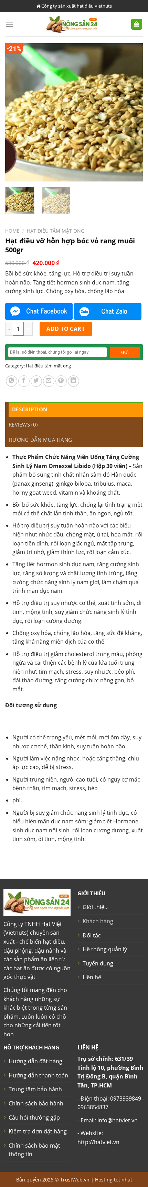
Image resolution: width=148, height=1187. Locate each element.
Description (29, 409)
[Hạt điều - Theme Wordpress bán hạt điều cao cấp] (72, 24)
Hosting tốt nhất (113, 1179)
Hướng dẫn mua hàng (40, 439)
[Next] (131, 112)
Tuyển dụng (98, 963)
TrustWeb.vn (74, 1179)
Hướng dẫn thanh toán (38, 1075)
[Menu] (9, 24)
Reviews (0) (23, 424)
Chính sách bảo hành (36, 1103)
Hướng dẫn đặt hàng (35, 1061)
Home (12, 230)
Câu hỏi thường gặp (34, 1117)
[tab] (76, 409)
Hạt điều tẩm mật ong (55, 230)
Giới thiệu (95, 907)
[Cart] (136, 24)
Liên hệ (92, 977)
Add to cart (65, 329)
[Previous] (16, 112)
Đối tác (92, 935)
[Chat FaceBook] (39, 311)
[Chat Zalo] (107, 311)
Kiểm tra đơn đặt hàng (38, 1131)
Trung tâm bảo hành (35, 1089)
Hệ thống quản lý (105, 949)
